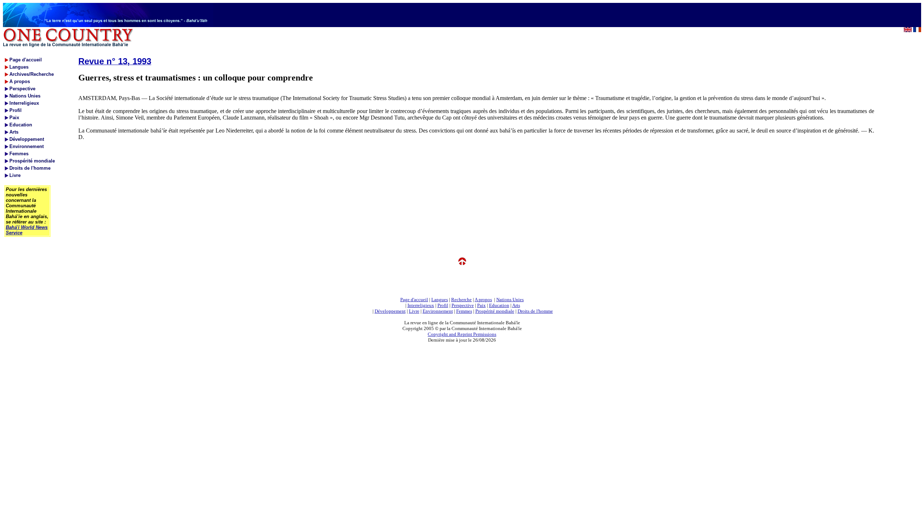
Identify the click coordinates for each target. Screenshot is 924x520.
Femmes (464, 311)
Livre (414, 311)
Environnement (438, 311)
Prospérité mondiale (494, 311)
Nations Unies (510, 299)
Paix (481, 305)
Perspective (463, 305)
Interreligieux (420, 305)
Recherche (461, 299)
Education (499, 305)
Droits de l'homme (535, 311)
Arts (516, 305)
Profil (442, 305)
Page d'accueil (414, 299)
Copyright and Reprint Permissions (462, 334)
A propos (483, 299)
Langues (439, 299)
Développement (390, 311)
